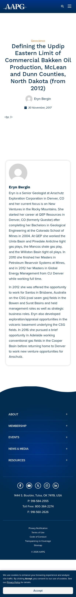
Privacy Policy (13, 582)
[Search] (62, 6)
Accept (38, 590)
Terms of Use (38, 532)
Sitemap (38, 545)
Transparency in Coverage (38, 541)
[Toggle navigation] (69, 6)
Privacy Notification (38, 528)
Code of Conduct (38, 536)
